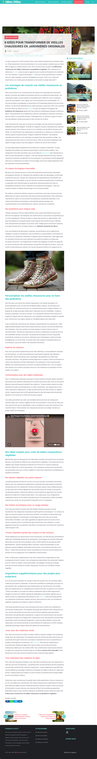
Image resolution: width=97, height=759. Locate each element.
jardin (30, 108)
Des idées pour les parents (42, 739)
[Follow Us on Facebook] (67, 732)
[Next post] (64, 716)
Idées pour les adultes (66, 2)
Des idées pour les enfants (42, 742)
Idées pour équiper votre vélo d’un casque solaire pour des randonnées (79, 96)
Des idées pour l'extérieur (41, 735)
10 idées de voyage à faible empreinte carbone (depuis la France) (22, 716)
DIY (33, 74)
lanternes (36, 642)
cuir (60, 100)
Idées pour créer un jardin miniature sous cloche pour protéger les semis (83, 117)
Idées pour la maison (40, 2)
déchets (15, 72)
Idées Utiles (13, 2)
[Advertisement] (48, 15)
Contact (87, 2)
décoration (46, 153)
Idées (5, 55)
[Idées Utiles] (3, 2)
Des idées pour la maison (41, 732)
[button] (93, 2)
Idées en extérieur (78, 2)
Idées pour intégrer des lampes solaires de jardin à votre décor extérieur (83, 106)
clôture (41, 597)
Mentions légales (70, 752)
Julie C (10, 51)
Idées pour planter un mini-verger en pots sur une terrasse (83, 129)
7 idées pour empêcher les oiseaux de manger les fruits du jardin (46, 716)
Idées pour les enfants (53, 2)
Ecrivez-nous (71, 739)
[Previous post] (5, 716)
